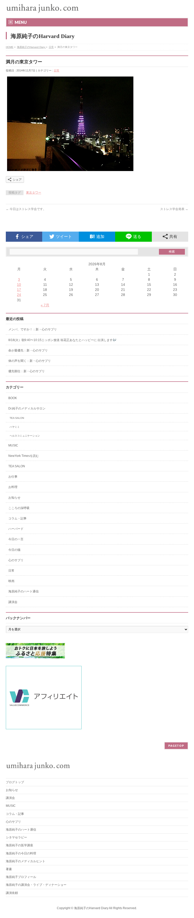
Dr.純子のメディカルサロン (26, 408)
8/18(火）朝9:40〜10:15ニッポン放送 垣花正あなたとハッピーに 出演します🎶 (62, 340)
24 (19, 295)
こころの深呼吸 (19, 508)
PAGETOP (176, 745)
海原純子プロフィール (21, 877)
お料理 (12, 487)
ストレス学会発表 (174, 209)
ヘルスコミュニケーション (25, 435)
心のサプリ (15, 560)
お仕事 (12, 476)
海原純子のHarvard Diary (31, 47)
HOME (9, 47)
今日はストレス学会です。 (26, 209)
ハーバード (15, 529)
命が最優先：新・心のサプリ (28, 350)
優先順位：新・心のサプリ (26, 371)
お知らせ (14, 497)
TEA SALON (17, 418)
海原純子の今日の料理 (21, 853)
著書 (9, 869)
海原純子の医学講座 (19, 845)
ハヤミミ (15, 426)
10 (19, 285)
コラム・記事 (17, 518)
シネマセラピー (16, 837)
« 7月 (45, 305)
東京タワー (33, 192)
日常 (51, 47)
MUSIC (13, 445)
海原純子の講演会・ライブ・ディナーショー (37, 885)
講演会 (12, 602)
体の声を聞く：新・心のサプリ (29, 361)
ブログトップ (15, 782)
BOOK (12, 398)
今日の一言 (15, 539)
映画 (11, 581)
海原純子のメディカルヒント (25, 861)
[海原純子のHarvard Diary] (43, 8)
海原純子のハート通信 (23, 591)
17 (19, 290)
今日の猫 (14, 550)
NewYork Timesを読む (23, 456)
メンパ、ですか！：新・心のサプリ (32, 329)
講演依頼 (12, 893)
